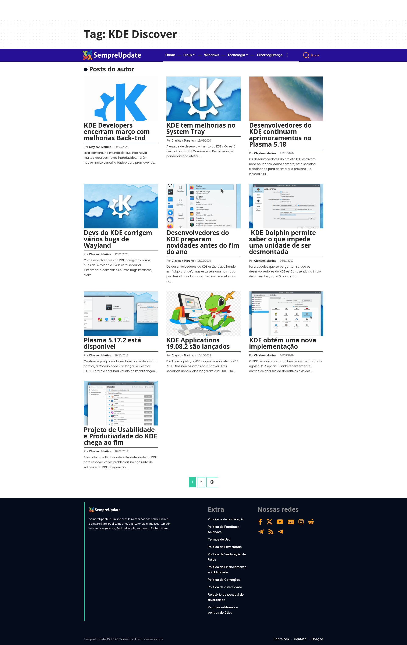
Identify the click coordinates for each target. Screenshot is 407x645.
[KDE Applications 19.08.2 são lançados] (203, 313)
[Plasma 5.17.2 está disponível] (121, 313)
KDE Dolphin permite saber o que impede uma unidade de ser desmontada (282, 242)
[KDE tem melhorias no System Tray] (203, 98)
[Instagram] (301, 522)
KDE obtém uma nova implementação (282, 343)
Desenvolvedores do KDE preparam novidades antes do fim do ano (202, 242)
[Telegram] (261, 532)
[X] (269, 522)
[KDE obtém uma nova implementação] (286, 313)
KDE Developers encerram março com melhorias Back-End (117, 131)
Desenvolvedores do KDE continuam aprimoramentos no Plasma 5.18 (280, 135)
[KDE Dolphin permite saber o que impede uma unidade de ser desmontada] (286, 206)
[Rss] (271, 532)
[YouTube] (280, 522)
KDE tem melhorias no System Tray (201, 128)
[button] (287, 55)
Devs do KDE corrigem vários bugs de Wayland (118, 239)
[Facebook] (260, 522)
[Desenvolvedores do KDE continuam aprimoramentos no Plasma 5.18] (286, 98)
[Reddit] (311, 522)
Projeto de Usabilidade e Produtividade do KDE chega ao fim (120, 436)
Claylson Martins (100, 147)
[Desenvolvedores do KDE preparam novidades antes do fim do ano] (203, 206)
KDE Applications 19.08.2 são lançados (198, 343)
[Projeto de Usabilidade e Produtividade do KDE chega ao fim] (121, 403)
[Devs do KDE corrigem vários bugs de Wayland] (121, 206)
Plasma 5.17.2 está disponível (112, 343)
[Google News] (291, 522)
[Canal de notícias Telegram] (280, 532)
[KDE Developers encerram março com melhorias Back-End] (121, 98)
